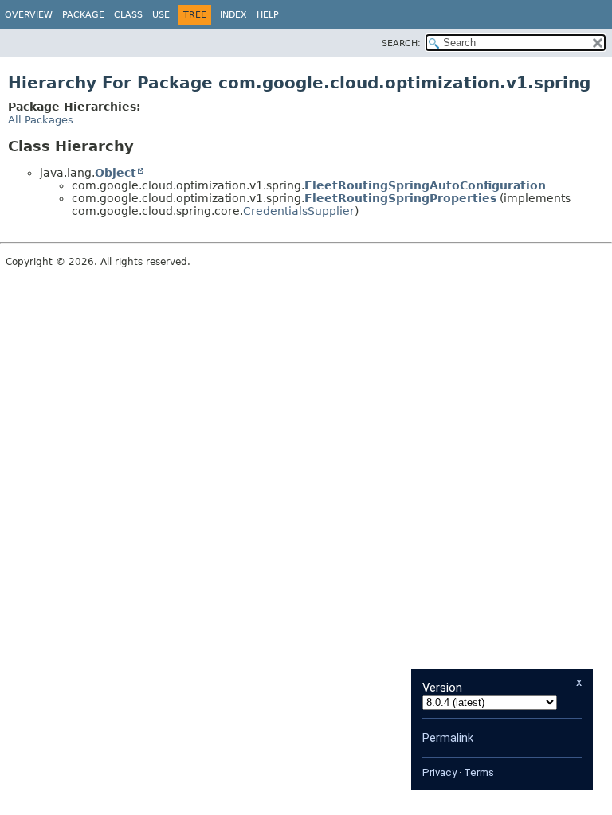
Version (442, 687)
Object (115, 172)
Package (83, 15)
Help (268, 15)
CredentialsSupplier (299, 211)
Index (233, 15)
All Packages (40, 120)
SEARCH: (401, 43)
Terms (479, 772)
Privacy (439, 772)
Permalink (447, 738)
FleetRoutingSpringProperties (400, 198)
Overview (29, 15)
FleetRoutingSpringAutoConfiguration (425, 185)
